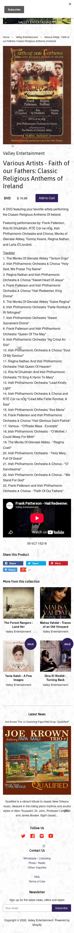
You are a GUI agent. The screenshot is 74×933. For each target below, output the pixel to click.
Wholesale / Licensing (37, 858)
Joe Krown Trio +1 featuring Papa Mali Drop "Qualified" (37, 721)
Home (6, 37)
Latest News (37, 714)
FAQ (37, 877)
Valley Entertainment (27, 37)
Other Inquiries (37, 867)
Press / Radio (37, 863)
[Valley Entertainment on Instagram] (41, 836)
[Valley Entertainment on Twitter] (23, 836)
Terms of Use (37, 881)
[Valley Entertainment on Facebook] (32, 836)
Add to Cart (47, 198)
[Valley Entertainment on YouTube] (51, 836)
